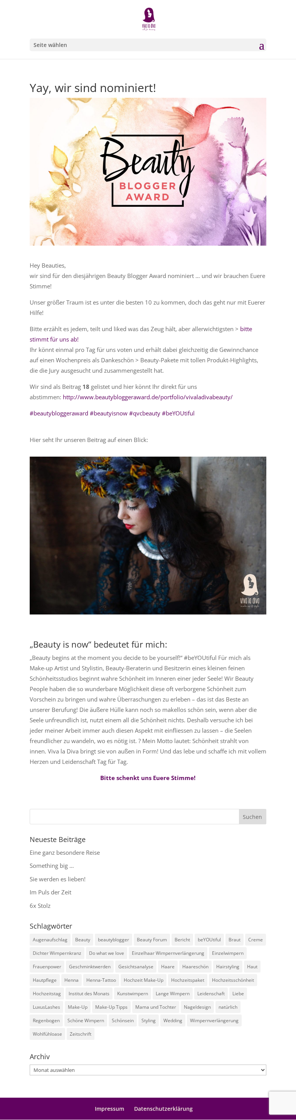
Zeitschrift (80, 1034)
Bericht (182, 939)
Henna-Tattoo (101, 980)
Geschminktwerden (90, 966)
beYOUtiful (209, 939)
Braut (234, 939)
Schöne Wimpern (85, 1020)
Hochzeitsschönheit (233, 980)
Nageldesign (197, 1007)
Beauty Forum (152, 939)
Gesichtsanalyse (135, 966)
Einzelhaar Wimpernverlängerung (168, 953)
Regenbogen (46, 1020)
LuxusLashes (46, 1007)
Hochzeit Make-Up (143, 980)
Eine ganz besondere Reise (65, 852)
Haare (168, 966)
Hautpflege (45, 980)
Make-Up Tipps (111, 1007)
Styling (148, 1020)
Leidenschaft (211, 993)
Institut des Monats (89, 993)
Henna (71, 980)
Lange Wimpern (173, 993)
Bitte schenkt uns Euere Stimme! (147, 778)
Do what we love (106, 953)
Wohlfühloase (47, 1034)
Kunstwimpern (132, 993)
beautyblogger (113, 939)
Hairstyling (227, 966)
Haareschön (195, 966)
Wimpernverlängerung (214, 1020)
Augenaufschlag (50, 939)
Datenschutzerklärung (163, 1108)
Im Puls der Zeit (50, 892)
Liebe (238, 993)
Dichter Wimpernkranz (57, 953)
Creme (255, 939)
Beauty (82, 939)
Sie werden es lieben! (58, 879)
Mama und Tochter (155, 1007)
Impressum (109, 1108)
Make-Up (77, 1007)
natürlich (228, 1007)
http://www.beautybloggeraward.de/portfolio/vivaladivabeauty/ (147, 397)
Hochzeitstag (47, 993)
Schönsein (123, 1020)
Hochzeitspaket (187, 980)
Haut (252, 966)
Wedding (172, 1020)
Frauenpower (47, 966)
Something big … (52, 865)
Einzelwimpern (228, 953)
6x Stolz (40, 905)
